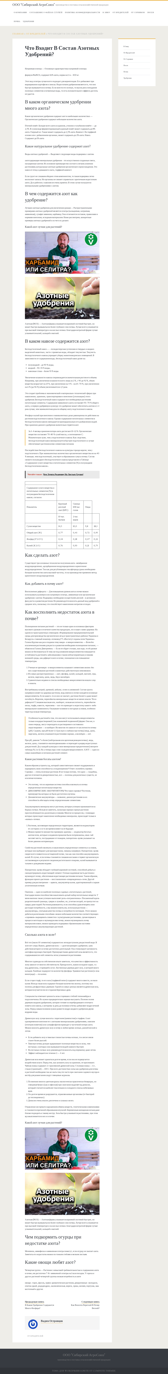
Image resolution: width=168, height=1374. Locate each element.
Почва (17, 21)
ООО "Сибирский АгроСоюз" (33, 5)
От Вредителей (120, 12)
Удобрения (28, 21)
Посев (150, 12)
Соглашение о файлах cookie (45, 12)
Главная (18, 34)
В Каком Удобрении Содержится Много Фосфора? (39, 1307)
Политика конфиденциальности (82, 12)
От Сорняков (138, 12)
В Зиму (106, 12)
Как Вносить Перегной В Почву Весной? (85, 1307)
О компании (20, 12)
